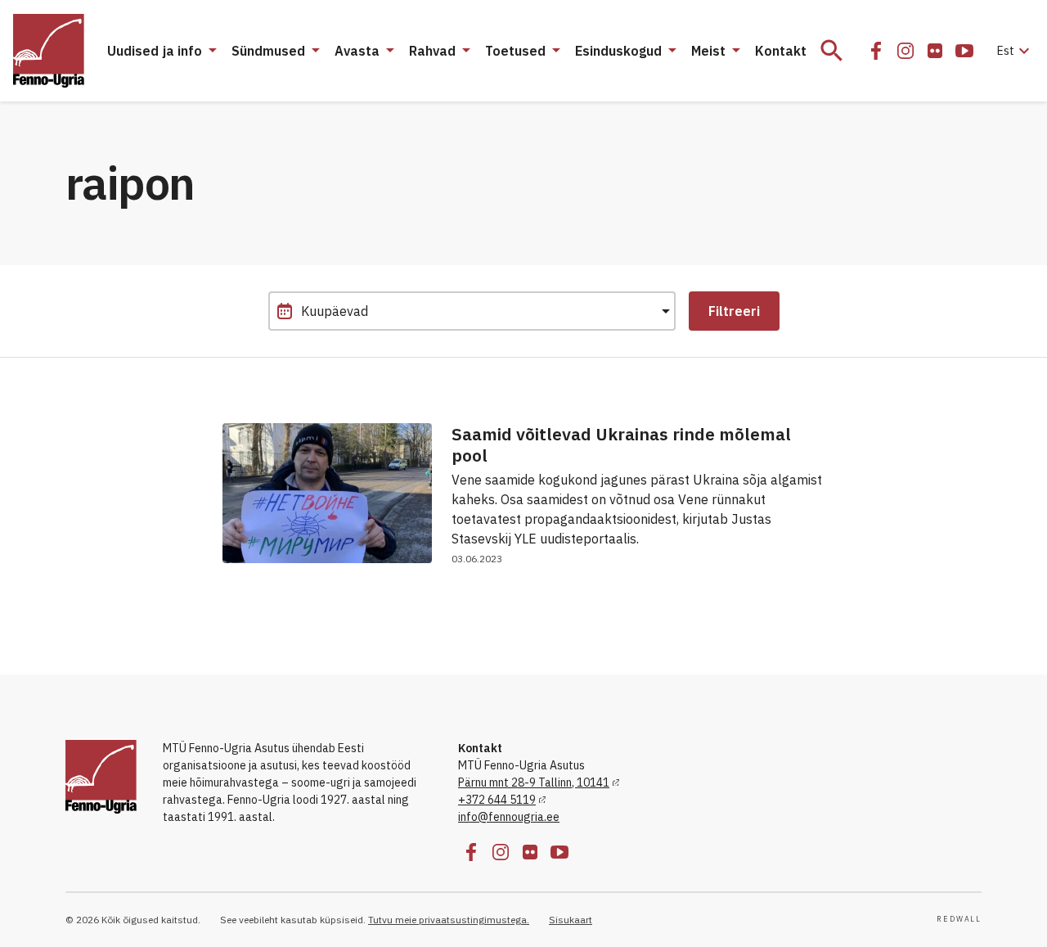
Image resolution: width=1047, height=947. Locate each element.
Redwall (959, 919)
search (832, 50)
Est (1015, 51)
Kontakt (781, 51)
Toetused (515, 51)
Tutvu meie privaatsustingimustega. (448, 919)
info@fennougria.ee (508, 816)
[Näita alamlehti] (212, 51)
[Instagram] (905, 51)
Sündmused (268, 51)
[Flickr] (935, 51)
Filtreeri (734, 311)
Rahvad (432, 51)
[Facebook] (876, 51)
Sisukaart (570, 919)
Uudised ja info (154, 51)
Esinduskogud (618, 51)
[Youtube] (964, 51)
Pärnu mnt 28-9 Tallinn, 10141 (533, 782)
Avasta (357, 51)
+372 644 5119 (497, 799)
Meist (708, 51)
